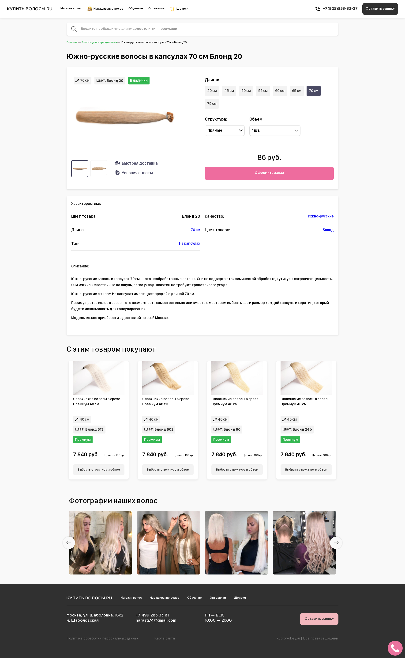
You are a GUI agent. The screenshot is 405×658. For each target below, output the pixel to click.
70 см (313, 90)
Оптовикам (156, 8)
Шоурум (182, 9)
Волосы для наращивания (99, 42)
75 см (212, 103)
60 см (280, 90)
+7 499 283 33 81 (152, 615)
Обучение (135, 8)
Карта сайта (164, 638)
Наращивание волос (108, 9)
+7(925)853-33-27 (340, 9)
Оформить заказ (269, 172)
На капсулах (189, 243)
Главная (72, 42)
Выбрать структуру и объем (99, 469)
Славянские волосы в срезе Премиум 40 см (96, 401)
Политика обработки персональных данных (103, 638)
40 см (212, 90)
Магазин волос (71, 8)
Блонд (328, 230)
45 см (229, 90)
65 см (296, 90)
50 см (246, 90)
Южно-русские (321, 216)
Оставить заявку (380, 8)
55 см (263, 90)
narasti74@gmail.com (156, 620)
